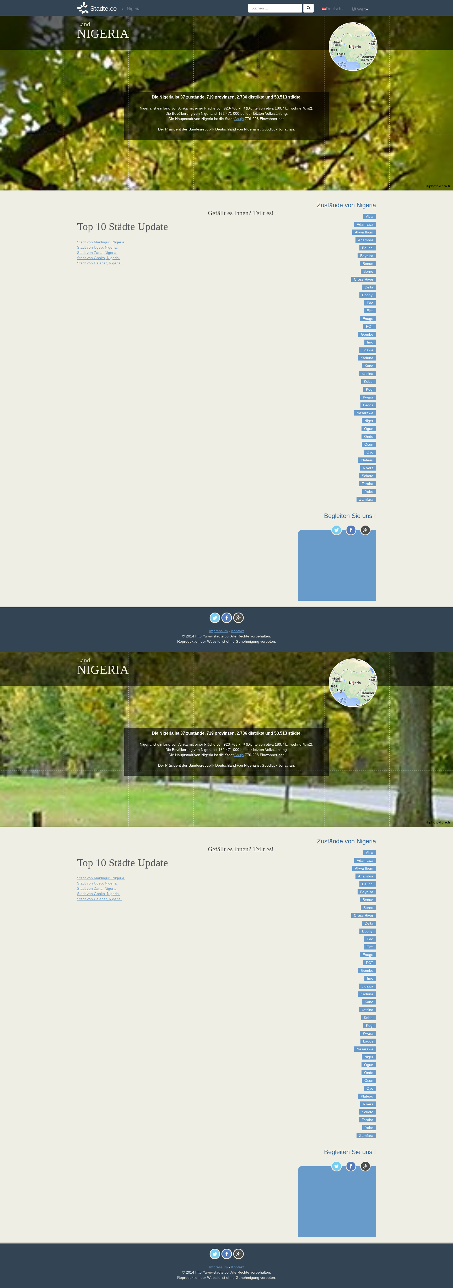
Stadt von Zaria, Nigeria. (97, 252)
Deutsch (333, 9)
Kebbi (368, 381)
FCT (369, 326)
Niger (368, 421)
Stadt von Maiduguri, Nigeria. (101, 242)
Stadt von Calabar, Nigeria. (99, 263)
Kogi (369, 389)
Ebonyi (367, 295)
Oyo (369, 452)
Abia (369, 216)
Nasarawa (365, 413)
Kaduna (366, 358)
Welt (360, 9)
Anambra (365, 240)
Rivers (368, 468)
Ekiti (369, 311)
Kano (369, 366)
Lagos (368, 405)
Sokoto (367, 476)
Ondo (368, 436)
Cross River (363, 279)
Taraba (367, 484)
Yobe (369, 491)
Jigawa (367, 350)
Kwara (368, 397)
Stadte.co (103, 8)
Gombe (367, 334)
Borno (368, 271)
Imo (370, 342)
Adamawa (365, 224)
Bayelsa (366, 256)
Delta (369, 287)
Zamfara (366, 499)
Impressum (218, 631)
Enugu (368, 318)
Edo (370, 303)
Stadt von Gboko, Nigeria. (98, 258)
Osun (368, 444)
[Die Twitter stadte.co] (336, 530)
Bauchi (367, 248)
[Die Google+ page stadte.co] (365, 530)
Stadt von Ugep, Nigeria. (97, 247)
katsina (367, 374)
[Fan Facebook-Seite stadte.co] (351, 530)
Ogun (368, 429)
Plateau (367, 460)
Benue (368, 263)
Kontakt (237, 631)
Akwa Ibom (364, 232)
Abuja (239, 119)
